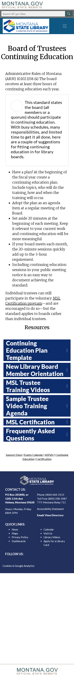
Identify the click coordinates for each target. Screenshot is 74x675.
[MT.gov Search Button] (69, 13)
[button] (69, 350)
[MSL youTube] (45, 560)
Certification (43, 459)
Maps (15, 533)
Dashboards (19, 541)
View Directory (54, 515)
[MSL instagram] (40, 560)
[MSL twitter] (34, 560)
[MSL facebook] (28, 560)
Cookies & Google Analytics (18, 565)
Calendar (49, 529)
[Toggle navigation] (65, 26)
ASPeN (49, 454)
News (15, 529)
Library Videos (52, 537)
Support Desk (14, 454)
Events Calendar (33, 454)
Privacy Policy (20, 537)
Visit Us (48, 533)
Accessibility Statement (50, 508)
